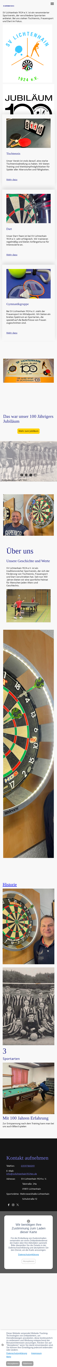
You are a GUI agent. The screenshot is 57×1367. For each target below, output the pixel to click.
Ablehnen (27, 1363)
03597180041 (28, 1166)
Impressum (36, 1353)
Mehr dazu (11, 179)
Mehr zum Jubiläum (28, 431)
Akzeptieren (28, 1261)
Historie (10, 884)
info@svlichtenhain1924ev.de (21, 1173)
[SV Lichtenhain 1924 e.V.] (15, 8)
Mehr (8, 1357)
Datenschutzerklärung (28, 1254)
